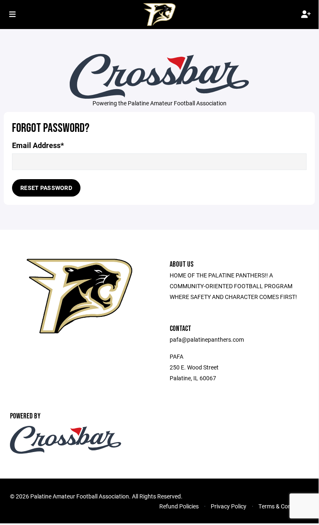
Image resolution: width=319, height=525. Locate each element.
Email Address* (38, 145)
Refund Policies (179, 506)
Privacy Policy (228, 506)
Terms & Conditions (283, 506)
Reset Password (46, 188)
